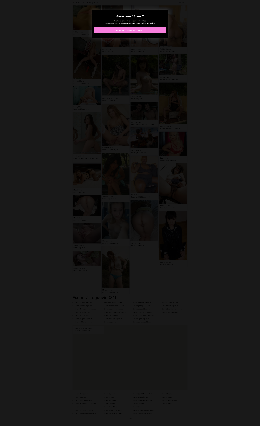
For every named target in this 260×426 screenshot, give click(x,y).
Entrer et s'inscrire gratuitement (130, 30)
